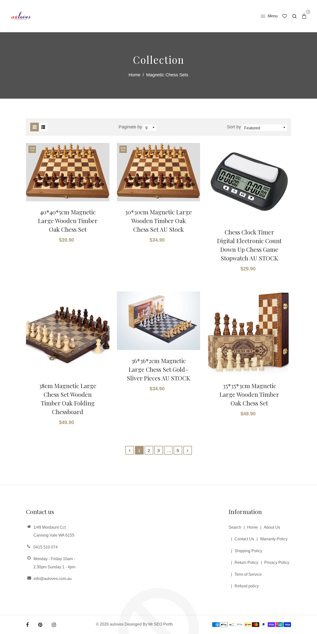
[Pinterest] (40, 625)
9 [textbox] (146, 128)
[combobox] (149, 127)
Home (134, 74)
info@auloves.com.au (52, 578)
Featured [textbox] (252, 128)
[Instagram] (54, 625)
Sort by (234, 126)
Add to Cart (247, 251)
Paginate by (130, 126)
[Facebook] (27, 625)
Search (235, 527)
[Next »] (187, 450)
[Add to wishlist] (102, 165)
